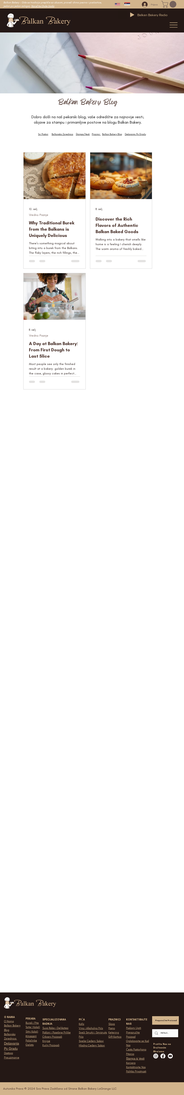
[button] (169, 4)
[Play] (132, 15)
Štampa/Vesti (83, 134)
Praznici (96, 134)
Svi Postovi (43, 134)
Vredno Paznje (38, 215)
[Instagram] (155, 1056)
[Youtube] (170, 1056)
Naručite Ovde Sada (42, 6)
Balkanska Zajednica (62, 134)
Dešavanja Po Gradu (135, 134)
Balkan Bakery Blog (112, 134)
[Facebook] (162, 1056)
